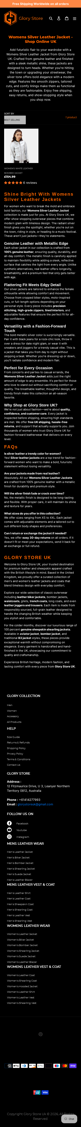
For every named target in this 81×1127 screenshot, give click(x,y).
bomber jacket (50, 634)
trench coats (38, 601)
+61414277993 (29, 800)
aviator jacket (29, 634)
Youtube (21, 830)
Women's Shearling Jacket (23, 951)
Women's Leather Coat (21, 975)
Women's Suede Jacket (21, 956)
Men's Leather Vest (18, 915)
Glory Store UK (65, 666)
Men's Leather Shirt (19, 893)
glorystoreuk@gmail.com (35, 804)
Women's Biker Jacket (20, 940)
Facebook (22, 824)
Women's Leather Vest (20, 997)
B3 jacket (24, 638)
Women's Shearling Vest (21, 1003)
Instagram (22, 837)
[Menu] (75, 18)
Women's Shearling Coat (22, 981)
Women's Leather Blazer (22, 962)
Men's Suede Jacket (19, 874)
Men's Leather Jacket (20, 852)
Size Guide (13, 737)
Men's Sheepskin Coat (20, 904)
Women (12, 711)
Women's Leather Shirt (21, 992)
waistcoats (11, 601)
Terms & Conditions (18, 759)
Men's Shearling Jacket (21, 869)
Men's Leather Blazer (20, 880)
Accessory (13, 716)
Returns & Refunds (18, 743)
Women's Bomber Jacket (22, 945)
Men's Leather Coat (19, 899)
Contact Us (13, 765)
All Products (14, 722)
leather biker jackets (31, 597)
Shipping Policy (16, 748)
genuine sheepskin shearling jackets (45, 629)
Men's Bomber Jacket (20, 863)
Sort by (9, 114)
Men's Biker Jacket (18, 858)
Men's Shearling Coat (20, 910)
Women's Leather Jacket (22, 934)
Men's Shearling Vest (19, 921)
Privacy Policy (15, 754)
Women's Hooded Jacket (22, 986)
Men (9, 705)
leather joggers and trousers (23, 605)
